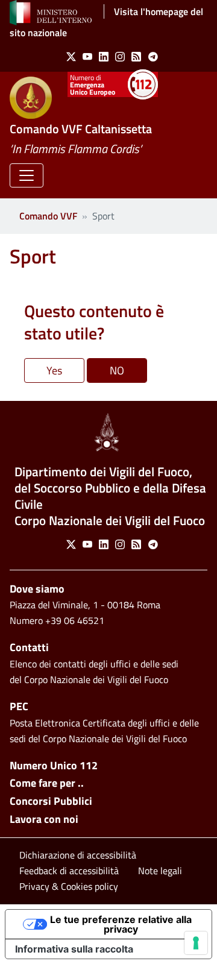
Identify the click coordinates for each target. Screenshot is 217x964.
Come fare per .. (47, 783)
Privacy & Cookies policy (68, 886)
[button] (26, 175)
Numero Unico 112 (54, 765)
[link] (68, 56)
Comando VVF (48, 216)
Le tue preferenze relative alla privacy (121, 924)
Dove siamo (37, 589)
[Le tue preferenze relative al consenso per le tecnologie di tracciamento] (195, 942)
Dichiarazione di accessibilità (77, 855)
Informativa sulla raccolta (74, 949)
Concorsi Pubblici (51, 801)
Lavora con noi (44, 819)
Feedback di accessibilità (69, 870)
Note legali (160, 870)
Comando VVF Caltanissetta (81, 128)
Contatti (29, 647)
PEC (19, 706)
